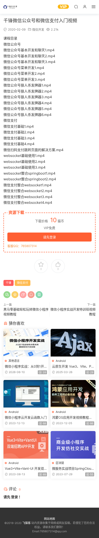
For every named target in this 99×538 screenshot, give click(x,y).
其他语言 (14, 361)
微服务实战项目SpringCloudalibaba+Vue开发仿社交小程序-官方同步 (72, 468)
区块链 (60, 463)
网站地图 (49, 519)
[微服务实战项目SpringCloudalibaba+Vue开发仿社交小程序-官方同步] (73, 445)
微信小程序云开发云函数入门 (26, 417)
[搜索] (76, 6)
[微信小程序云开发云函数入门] (25, 394)
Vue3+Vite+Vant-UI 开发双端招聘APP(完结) (24, 468)
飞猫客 (10, 7)
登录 (14, 497)
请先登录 (49, 237)
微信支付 (22, 283)
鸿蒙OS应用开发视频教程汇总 (72, 417)
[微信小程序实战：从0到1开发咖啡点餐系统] (25, 343)
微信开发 (38, 29)
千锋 (8, 283)
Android (61, 361)
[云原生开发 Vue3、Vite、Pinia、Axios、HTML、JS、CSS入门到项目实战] (73, 343)
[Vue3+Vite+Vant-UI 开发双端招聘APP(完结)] (25, 445)
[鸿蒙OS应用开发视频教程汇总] (73, 394)
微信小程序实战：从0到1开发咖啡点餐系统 (24, 366)
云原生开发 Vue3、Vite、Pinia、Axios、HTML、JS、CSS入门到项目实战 (73, 366)
